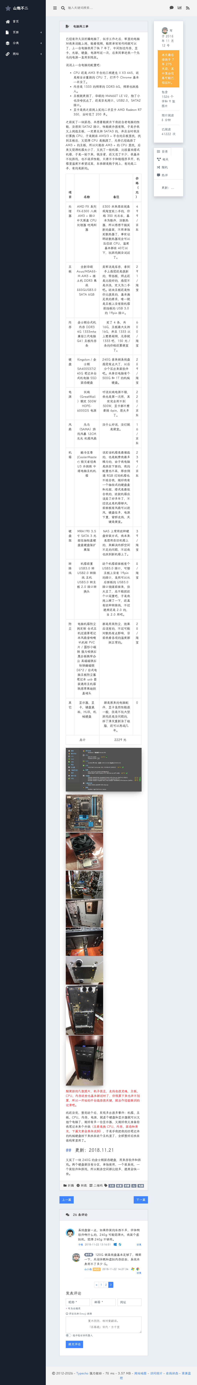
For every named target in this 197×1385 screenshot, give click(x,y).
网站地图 (140, 1373)
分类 (16, 43)
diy (133, 1185)
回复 (139, 1244)
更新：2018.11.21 (170, 188)
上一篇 (66, 1200)
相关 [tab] (165, 159)
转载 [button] (83, 1185)
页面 (16, 32)
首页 (16, 21)
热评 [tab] (165, 175)
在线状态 (172, 1373)
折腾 (71, 1185)
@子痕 (89, 1254)
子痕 (80, 1244)
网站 (16, 54)
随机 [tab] (165, 167)
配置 (119, 1185)
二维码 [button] (97, 1185)
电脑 (141, 1185)
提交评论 (74, 1344)
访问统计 (156, 1373)
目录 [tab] (165, 151)
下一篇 (140, 1200)
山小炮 (88, 1269)
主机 (111, 1185)
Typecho (82, 1373)
